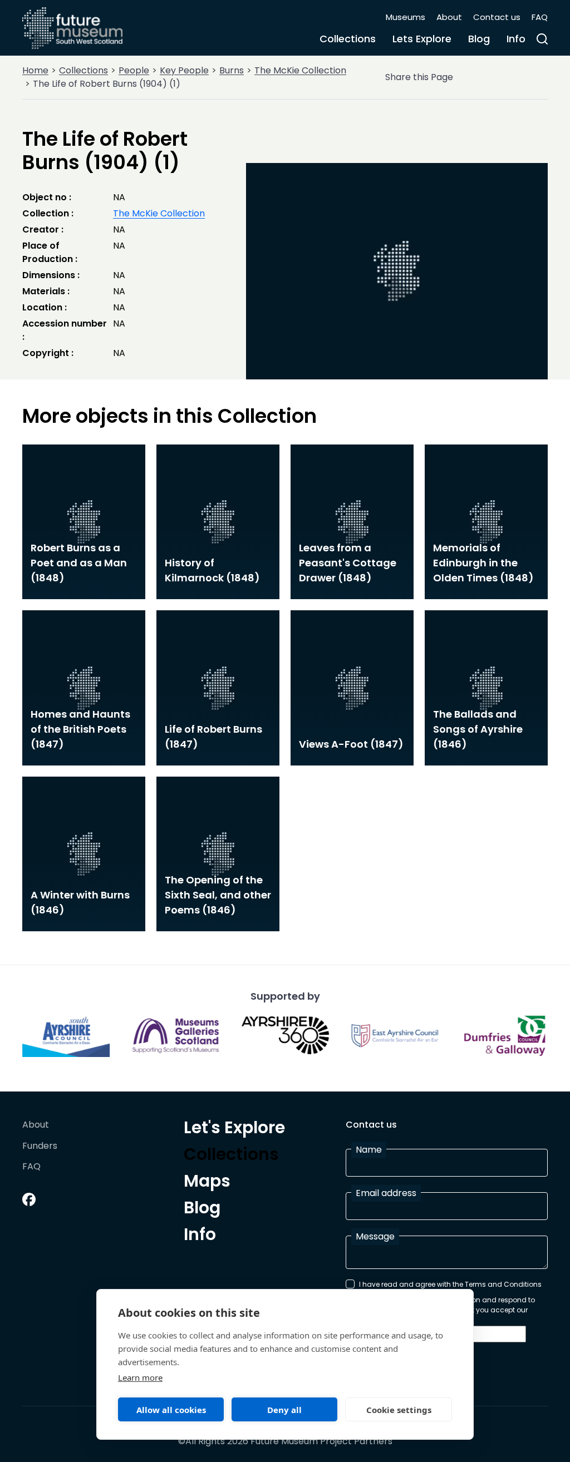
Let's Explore (234, 1129)
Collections (348, 39)
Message (375, 1236)
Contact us (496, 17)
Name (369, 1149)
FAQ (540, 17)
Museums (405, 17)
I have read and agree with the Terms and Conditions (450, 1284)
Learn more (140, 1377)
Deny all (284, 1409)
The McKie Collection (300, 70)
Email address (386, 1193)
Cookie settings (398, 1409)
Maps (207, 1183)
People (134, 70)
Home (35, 70)
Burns (231, 70)
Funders (39, 1146)
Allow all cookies (171, 1409)
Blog (479, 39)
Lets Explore (421, 39)
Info (516, 39)
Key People (184, 70)
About (449, 17)
